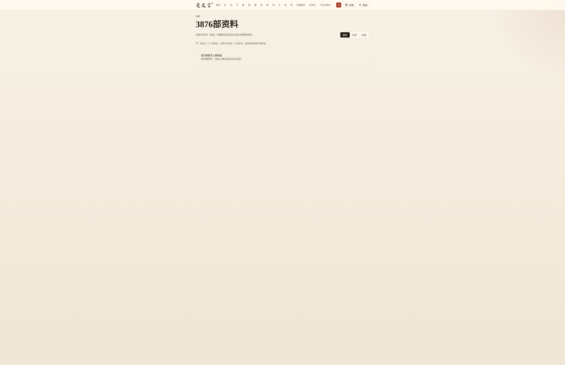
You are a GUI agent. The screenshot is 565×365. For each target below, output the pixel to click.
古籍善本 (300, 5)
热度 (354, 35)
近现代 (312, 5)
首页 (218, 5)
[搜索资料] (338, 5)
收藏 (364, 35)
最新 (345, 35)
